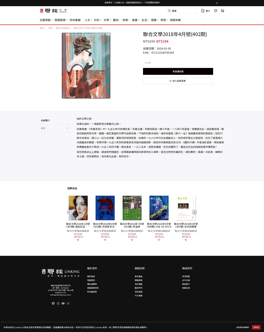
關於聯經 (91, 276)
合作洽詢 (186, 280)
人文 (87, 20)
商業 (125, 20)
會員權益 (138, 276)
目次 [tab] (43, 128)
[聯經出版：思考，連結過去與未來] (53, 11)
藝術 (116, 20)
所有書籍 (75, 20)
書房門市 (138, 287)
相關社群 (186, 287)
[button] (178, 81)
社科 (97, 20)
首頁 (42, 28)
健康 (153, 20)
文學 (106, 20)
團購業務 (138, 280)
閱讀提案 (60, 20)
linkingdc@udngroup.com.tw (60, 295)
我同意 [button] (256, 327)
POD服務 (139, 295)
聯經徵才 (186, 284)
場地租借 (138, 291)
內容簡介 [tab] (45, 120)
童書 (135, 20)
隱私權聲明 (92, 284)
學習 (163, 20)
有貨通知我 (178, 71)
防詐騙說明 (92, 291)
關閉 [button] (217, 3)
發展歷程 (91, 280)
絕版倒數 (175, 20)
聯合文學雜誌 (63, 28)
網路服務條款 (93, 287)
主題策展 (45, 20)
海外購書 (138, 284)
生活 (144, 20)
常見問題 (186, 276)
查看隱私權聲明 (242, 327)
